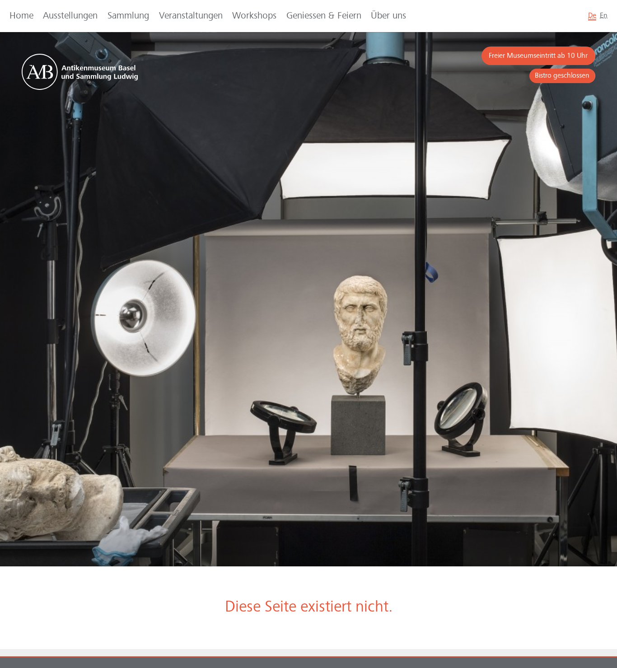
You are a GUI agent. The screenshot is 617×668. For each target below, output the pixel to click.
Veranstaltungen (191, 16)
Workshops (254, 16)
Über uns (388, 16)
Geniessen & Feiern (323, 16)
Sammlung (128, 16)
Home (21, 16)
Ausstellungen (70, 16)
